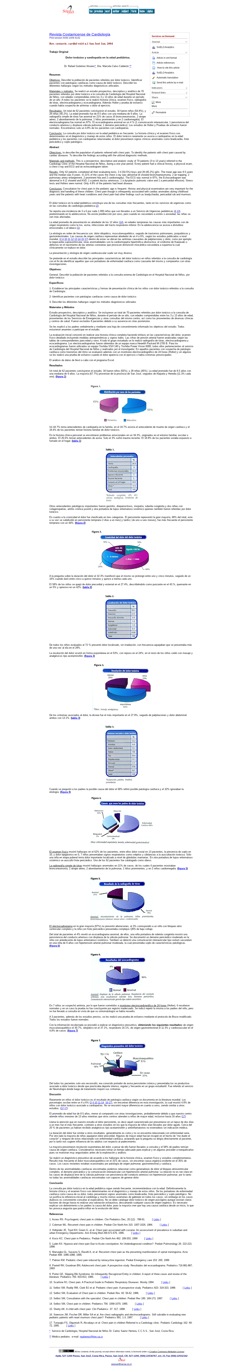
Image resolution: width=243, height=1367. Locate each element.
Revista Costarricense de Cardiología (79, 34)
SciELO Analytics (165, 47)
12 (72, 239)
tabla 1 (76, 440)
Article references (166, 62)
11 (69, 239)
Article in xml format (167, 58)
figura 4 (65, 792)
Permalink (161, 112)
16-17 (108, 1102)
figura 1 (60, 376)
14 (121, 222)
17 (86, 239)
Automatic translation (167, 77)
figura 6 (54, 945)
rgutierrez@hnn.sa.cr (91, 1336)
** (130, 66)
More (158, 102)
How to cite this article (168, 67)
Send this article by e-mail (170, 82)
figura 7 (72, 1030)
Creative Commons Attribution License (166, 1351)
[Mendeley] (154, 102)
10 (65, 239)
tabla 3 (75, 718)
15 (82, 239)
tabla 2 (87, 587)
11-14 (101, 1102)
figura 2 (80, 522)
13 (178, 211)
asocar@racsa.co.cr (121, 1364)
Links (156, 1219)
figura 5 (182, 868)
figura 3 (89, 655)
